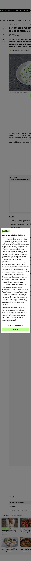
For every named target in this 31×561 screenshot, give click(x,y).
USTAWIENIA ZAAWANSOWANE (15, 325)
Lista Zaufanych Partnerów (8, 320)
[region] (15, 280)
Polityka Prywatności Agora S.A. (21, 284)
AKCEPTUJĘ (15, 329)
